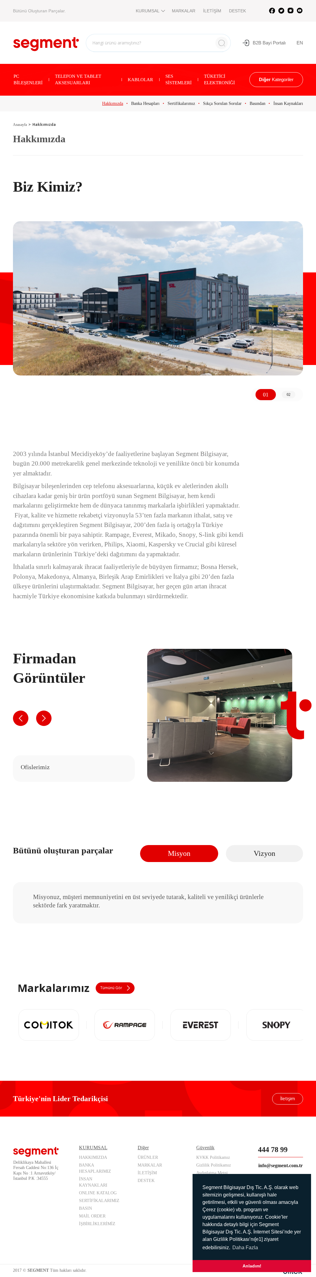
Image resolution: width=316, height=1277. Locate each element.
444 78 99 (273, 1150)
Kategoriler (276, 79)
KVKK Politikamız (213, 1157)
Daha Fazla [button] (245, 1247)
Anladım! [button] (252, 1265)
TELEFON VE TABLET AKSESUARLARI (78, 79)
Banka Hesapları (145, 103)
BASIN (85, 1208)
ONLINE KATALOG (98, 1193)
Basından (257, 103)
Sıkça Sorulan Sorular (222, 103)
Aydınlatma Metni (212, 1173)
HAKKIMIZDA (93, 1157)
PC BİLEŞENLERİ (28, 79)
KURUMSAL (148, 10)
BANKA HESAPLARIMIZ (95, 1168)
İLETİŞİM (212, 10)
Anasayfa (20, 124)
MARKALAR (183, 10)
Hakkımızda (112, 103)
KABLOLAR (140, 79)
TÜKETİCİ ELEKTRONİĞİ (219, 79)
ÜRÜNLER (148, 1157)
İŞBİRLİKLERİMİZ (97, 1223)
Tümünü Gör (111, 987)
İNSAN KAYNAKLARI (93, 1182)
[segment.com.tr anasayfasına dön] (46, 42)
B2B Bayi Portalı (269, 42)
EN (300, 42)
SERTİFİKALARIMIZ (99, 1200)
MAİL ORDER (92, 1216)
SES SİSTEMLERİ (178, 79)
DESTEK (237, 10)
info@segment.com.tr (280, 1165)
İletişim (287, 1098)
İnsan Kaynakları (288, 103)
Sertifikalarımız (181, 103)
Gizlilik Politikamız (213, 1165)
